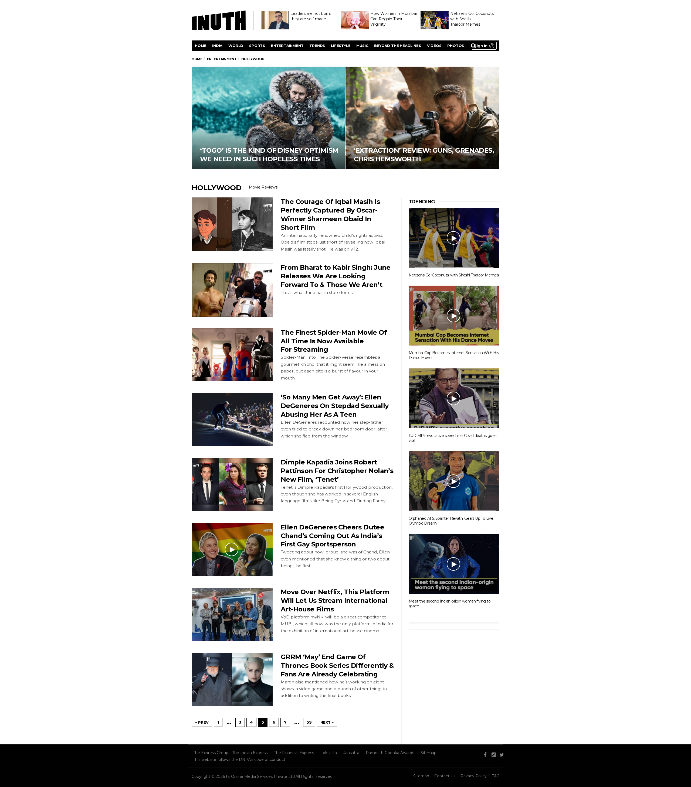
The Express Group (210, 752)
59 (309, 722)
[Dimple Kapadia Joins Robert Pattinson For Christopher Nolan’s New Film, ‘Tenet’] (232, 484)
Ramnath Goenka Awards (390, 752)
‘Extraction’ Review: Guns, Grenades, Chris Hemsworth (422, 118)
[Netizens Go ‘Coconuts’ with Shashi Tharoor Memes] (454, 237)
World (235, 45)
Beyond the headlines (397, 45)
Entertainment (287, 45)
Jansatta (351, 752)
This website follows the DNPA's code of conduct (239, 759)
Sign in (480, 45)
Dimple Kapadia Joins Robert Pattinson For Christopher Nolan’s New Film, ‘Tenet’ (337, 470)
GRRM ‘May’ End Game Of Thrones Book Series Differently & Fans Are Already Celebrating (337, 665)
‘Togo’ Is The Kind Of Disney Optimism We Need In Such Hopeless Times (268, 118)
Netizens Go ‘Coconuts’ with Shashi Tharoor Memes (454, 275)
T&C (495, 776)
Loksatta (328, 752)
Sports (257, 45)
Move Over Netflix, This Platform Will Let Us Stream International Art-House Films (335, 600)
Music (362, 45)
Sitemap (428, 752)
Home (200, 45)
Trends (317, 45)
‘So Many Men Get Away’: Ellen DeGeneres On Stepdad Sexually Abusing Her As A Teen (335, 405)
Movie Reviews (263, 187)
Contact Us (444, 776)
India (217, 45)
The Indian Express (249, 752)
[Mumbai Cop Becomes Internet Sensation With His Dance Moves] (454, 315)
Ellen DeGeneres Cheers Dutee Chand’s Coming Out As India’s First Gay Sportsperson (332, 535)
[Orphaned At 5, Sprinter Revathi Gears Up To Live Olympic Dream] (454, 480)
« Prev (202, 722)
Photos (455, 45)
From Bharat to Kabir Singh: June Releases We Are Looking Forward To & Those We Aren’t (336, 276)
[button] (484, 45)
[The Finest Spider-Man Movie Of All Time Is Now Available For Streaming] (232, 355)
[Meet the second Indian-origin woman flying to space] (454, 563)
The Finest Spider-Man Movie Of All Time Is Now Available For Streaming (334, 341)
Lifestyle (340, 45)
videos (434, 45)
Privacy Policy (473, 776)
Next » (327, 722)
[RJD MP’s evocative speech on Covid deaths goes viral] (454, 398)
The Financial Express (294, 752)
